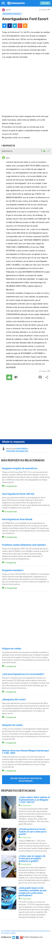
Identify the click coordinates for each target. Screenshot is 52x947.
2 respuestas (11, 486)
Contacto (31, 931)
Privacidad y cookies (8, 933)
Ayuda (20, 931)
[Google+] (21, 937)
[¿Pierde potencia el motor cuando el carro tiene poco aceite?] (26, 840)
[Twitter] (13, 937)
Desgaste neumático (12, 570)
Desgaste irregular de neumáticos (19, 468)
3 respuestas (11, 511)
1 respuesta (10, 562)
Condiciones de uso (42, 931)
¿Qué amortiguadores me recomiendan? (23, 674)
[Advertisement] (26, 86)
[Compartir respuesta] (47, 377)
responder (22, 449)
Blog (25, 931)
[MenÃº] (3, 3)
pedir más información (17, 451)
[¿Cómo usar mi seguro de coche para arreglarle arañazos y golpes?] (26, 869)
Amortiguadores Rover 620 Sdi (18, 494)
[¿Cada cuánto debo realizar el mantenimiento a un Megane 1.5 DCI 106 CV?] (26, 810)
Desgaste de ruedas (12, 725)
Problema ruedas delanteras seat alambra (24, 544)
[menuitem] (9, 25)
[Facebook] (17, 937)
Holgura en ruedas (11, 648)
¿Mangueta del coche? (14, 699)
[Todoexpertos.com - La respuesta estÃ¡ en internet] (16, 3)
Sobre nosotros (11, 931)
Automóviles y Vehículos (11, 14)
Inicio (3, 931)
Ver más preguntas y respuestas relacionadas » (26, 779)
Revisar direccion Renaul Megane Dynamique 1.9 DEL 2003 (25, 751)
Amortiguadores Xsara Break (17, 519)
